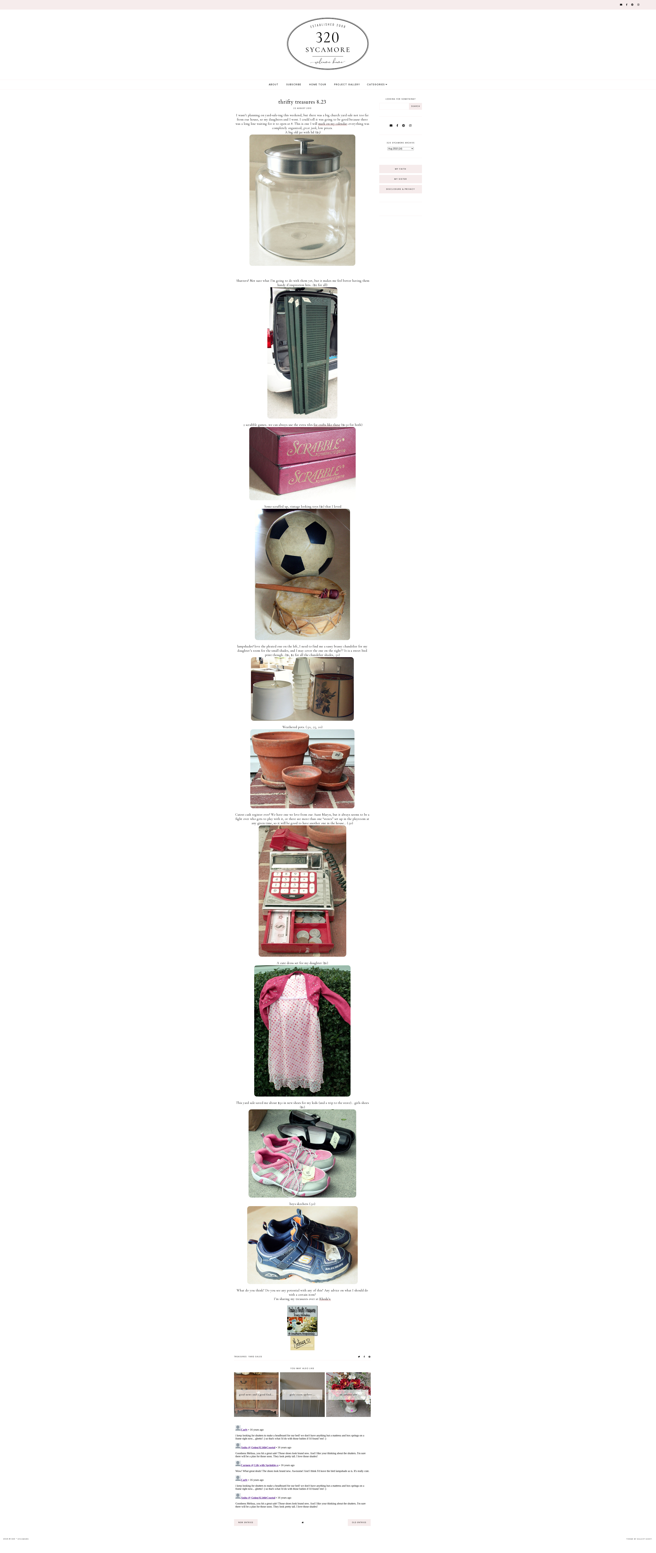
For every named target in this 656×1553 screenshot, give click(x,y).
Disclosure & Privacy (400, 189)
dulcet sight (644, 1539)
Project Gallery (347, 84)
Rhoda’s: (325, 1299)
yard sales (255, 1356)
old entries (359, 1522)
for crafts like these (327, 425)
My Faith (400, 169)
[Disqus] (302, 1466)
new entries (245, 1522)
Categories (376, 84)
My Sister (400, 179)
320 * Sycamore (20, 1539)
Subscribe (293, 84)
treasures (240, 1356)
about (273, 84)
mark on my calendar (332, 124)
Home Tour (317, 84)
